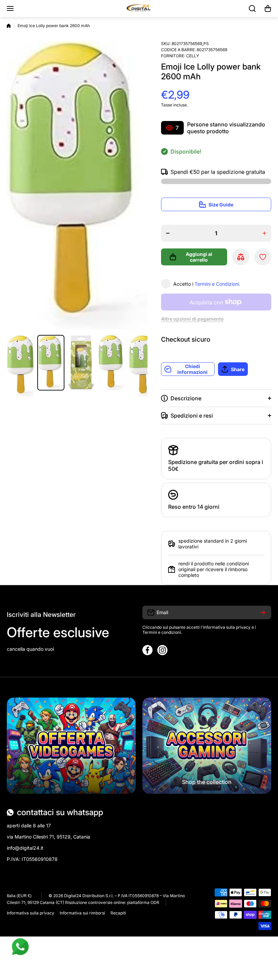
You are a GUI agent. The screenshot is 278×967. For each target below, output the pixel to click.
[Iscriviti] (262, 612)
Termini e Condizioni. (217, 284)
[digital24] (139, 8)
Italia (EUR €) (19, 895)
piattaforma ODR (143, 902)
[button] (267, 8)
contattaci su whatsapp (60, 812)
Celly (192, 55)
